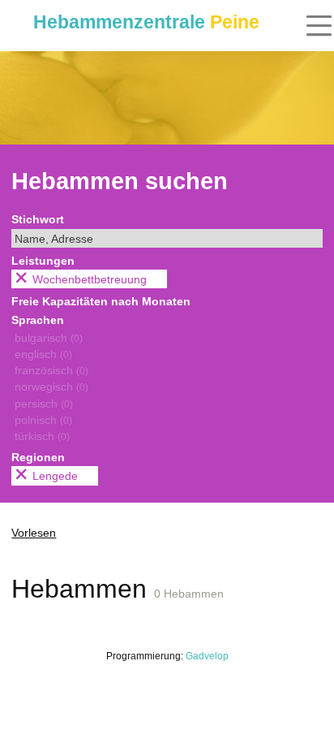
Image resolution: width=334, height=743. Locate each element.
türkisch (42, 436)
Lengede (55, 475)
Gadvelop (207, 656)
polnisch (43, 419)
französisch (51, 370)
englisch (43, 354)
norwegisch (51, 386)
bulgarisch (49, 337)
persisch (44, 403)
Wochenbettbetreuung (89, 279)
